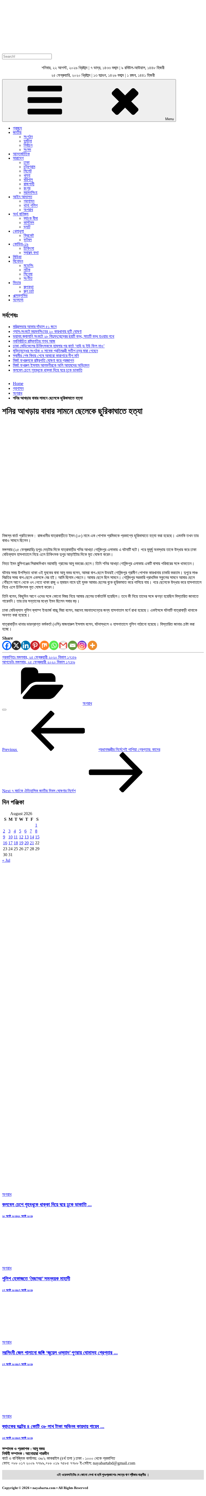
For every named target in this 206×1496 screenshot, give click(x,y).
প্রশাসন (29, 201)
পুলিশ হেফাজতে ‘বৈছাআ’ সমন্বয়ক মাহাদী (36, 1278)
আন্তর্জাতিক (21, 154)
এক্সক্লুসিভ (20, 295)
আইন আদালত (22, 197)
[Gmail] (63, 645)
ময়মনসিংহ (30, 192)
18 (16, 843)
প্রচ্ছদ (17, 128)
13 (26, 837)
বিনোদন (18, 261)
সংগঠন (28, 136)
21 (32, 843)
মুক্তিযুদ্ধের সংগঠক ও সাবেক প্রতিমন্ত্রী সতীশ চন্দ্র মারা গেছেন (55, 351)
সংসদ (27, 149)
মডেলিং (29, 265)
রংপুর (27, 188)
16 (5, 843)
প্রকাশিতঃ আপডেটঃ (39, 659)
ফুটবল (28, 239)
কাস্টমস (29, 222)
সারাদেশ (18, 158)
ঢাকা (27, 162)
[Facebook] (7, 645)
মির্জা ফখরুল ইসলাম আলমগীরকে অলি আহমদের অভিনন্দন (51, 365)
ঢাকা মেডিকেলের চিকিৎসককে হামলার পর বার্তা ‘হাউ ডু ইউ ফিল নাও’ (59, 346)
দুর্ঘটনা (28, 141)
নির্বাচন (28, 145)
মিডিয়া (17, 257)
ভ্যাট (27, 227)
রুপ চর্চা (29, 291)
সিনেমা (28, 274)
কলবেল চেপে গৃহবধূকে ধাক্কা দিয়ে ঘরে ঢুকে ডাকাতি (47, 370)
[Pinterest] (35, 645)
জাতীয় (17, 132)
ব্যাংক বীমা (31, 218)
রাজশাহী (29, 184)
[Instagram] (82, 645)
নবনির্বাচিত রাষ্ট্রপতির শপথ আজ (34, 341)
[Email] (72, 645)
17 (10, 843)
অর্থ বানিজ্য (20, 214)
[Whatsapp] (53, 645)
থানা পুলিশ (31, 205)
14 (32, 837)
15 (37, 837)
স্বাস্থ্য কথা (31, 252)
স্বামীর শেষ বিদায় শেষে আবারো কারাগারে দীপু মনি (46, 355)
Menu (169, 119)
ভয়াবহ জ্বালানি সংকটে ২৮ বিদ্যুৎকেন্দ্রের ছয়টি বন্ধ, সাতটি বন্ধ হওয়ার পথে (63, 336)
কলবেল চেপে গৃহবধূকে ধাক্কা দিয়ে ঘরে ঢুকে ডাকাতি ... (47, 1204)
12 (21, 837)
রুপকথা (29, 287)
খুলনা (27, 175)
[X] (16, 645)
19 (21, 843)
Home (18, 383)
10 (10, 837)
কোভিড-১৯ (20, 244)
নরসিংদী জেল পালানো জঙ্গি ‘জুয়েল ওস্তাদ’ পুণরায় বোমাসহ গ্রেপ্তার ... (60, 1352)
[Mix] (44, 645)
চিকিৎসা (29, 248)
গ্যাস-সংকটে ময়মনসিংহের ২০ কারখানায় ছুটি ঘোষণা (47, 331)
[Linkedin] (25, 645)
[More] (92, 645)
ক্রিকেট (29, 235)
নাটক (27, 269)
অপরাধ (28, 209)
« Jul (6, 860)
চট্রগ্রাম (29, 166)
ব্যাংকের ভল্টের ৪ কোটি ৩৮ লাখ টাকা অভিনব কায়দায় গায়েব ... (53, 1426)
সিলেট (28, 171)
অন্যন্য (18, 300)
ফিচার (17, 282)
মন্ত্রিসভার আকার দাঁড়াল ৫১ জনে (35, 326)
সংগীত (28, 278)
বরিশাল (28, 179)
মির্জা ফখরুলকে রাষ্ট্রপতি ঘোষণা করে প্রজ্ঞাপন (43, 360)
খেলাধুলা (18, 231)
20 (26, 843)
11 (16, 837)
